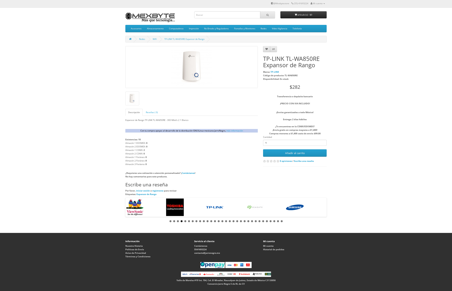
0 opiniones (286, 161)
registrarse (158, 190)
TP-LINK (274, 71)
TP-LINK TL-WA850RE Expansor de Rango (184, 39)
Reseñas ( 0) (152, 112)
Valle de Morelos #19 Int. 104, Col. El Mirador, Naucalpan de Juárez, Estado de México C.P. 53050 (226, 280)
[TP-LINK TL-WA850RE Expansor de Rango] (191, 67)
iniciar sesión (143, 190)
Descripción (134, 112)
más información (234, 130)
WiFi (155, 39)
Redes (264, 28)
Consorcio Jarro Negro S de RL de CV (226, 283)
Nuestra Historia (134, 245)
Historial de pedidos (273, 249)
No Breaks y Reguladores (216, 28)
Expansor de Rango (146, 194)
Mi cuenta (268, 245)
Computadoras (176, 28)
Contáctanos (188, 173)
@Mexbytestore (281, 3)
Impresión (194, 28)
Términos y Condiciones (137, 256)
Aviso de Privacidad (135, 252)
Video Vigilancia (279, 28)
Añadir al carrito (295, 153)
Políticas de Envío (134, 249)
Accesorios (136, 28)
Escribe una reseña (304, 161)
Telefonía (297, 28)
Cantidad (267, 137)
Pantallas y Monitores (244, 28)
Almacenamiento (155, 28)
